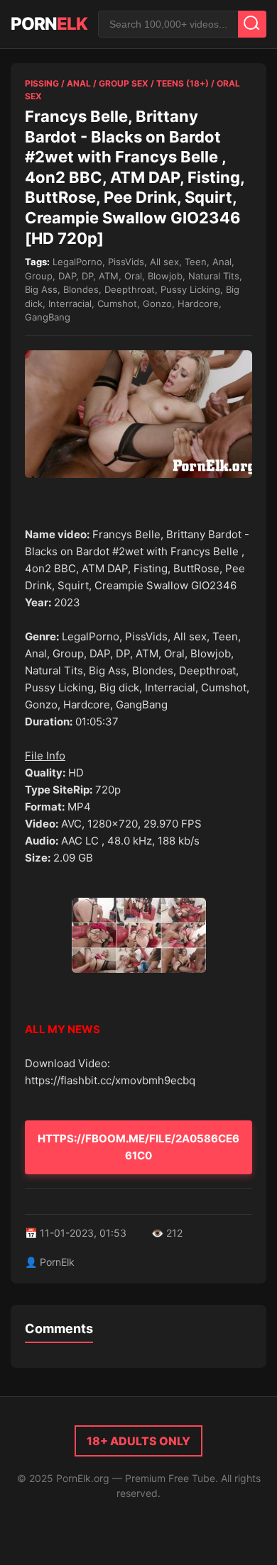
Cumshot (117, 303)
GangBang (47, 317)
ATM (109, 276)
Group (39, 276)
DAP (67, 276)
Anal (79, 83)
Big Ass (41, 289)
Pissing (42, 83)
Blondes (81, 289)
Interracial (70, 303)
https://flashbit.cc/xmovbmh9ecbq (110, 1080)
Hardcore (198, 303)
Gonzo (157, 303)
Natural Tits (213, 276)
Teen (196, 261)
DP (87, 276)
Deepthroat (129, 289)
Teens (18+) (182, 83)
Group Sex (123, 83)
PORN (49, 23)
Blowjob (165, 276)
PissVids (126, 261)
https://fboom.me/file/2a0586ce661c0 (138, 1147)
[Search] (252, 24)
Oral (133, 276)
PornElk (57, 1262)
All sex (164, 261)
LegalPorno (77, 261)
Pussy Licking (190, 289)
